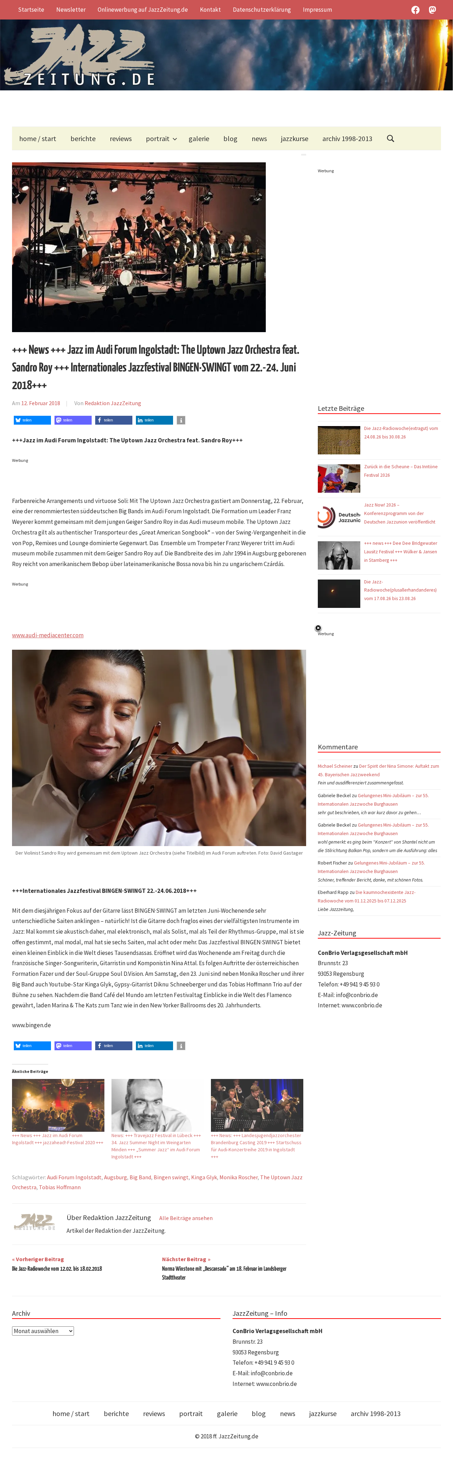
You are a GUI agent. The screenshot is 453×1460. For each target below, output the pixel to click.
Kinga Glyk (204, 1177)
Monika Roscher (238, 1177)
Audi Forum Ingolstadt (74, 1177)
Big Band (140, 1177)
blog (230, 138)
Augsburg (115, 1177)
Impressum (317, 9)
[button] (32, 420)
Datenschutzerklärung (262, 9)
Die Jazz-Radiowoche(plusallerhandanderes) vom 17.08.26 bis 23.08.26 (400, 590)
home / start (37, 138)
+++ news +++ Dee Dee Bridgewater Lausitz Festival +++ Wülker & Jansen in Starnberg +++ (400, 551)
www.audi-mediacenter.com (48, 635)
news (259, 138)
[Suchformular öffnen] (390, 138)
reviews (121, 138)
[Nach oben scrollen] (441, 1448)
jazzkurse (294, 138)
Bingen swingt (171, 1177)
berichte (83, 138)
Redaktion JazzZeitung (113, 403)
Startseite (31, 9)
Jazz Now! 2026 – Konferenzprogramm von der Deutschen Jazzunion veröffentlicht (400, 513)
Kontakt (210, 9)
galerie (199, 138)
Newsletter (71, 9)
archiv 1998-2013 (347, 138)
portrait (158, 138)
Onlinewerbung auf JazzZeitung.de (143, 9)
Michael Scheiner (335, 766)
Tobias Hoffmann (60, 1187)
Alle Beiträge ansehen (186, 1217)
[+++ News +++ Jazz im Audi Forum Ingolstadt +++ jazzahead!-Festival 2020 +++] (58, 1105)
